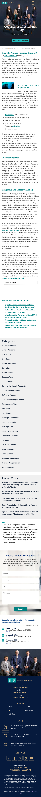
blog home (5, 48)
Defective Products (9, 395)
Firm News (6, 409)
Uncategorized (7, 454)
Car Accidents (12, 48)
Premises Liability (9, 445)
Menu (37, 3)
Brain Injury (6, 359)
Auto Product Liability (10, 345)
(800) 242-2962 (32, 3)
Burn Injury (6, 368)
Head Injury (6, 413)
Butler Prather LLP (9, 3)
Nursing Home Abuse (10, 431)
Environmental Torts (9, 404)
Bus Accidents (7, 372)
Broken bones (9, 115)
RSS (12, 710)
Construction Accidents (11, 391)
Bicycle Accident (8, 350)
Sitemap (20, 703)
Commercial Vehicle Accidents (14, 386)
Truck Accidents (8, 449)
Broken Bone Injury (9, 363)
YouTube (31, 758)
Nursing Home (7, 427)
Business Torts (7, 377)
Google (25, 758)
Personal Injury (7, 440)
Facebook (14, 758)
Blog (29, 707)
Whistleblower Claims (10, 458)
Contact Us (11, 714)
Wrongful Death (8, 467)
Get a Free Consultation (20, 40)
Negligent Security (9, 422)
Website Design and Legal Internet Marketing (15, 791)
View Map (9, 631)
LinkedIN (8, 758)
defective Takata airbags (10, 230)
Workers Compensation (11, 463)
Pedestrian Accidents (10, 436)
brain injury (16, 126)
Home (11, 707)
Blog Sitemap (29, 710)
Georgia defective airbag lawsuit (13, 278)
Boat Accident (7, 354)
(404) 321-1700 (20, 687)
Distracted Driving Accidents (13, 400)
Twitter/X (20, 758)
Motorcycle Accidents (10, 418)
